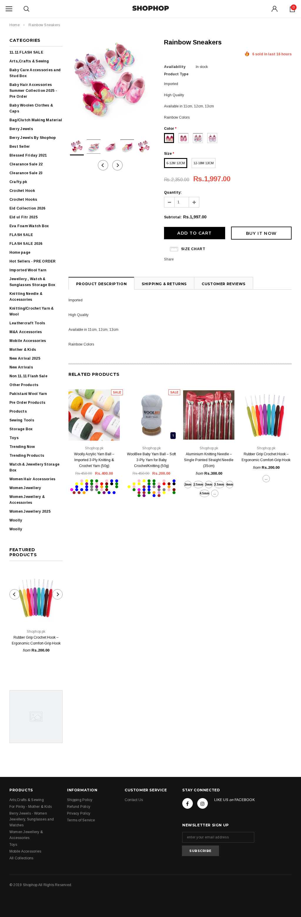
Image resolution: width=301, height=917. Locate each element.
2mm (187, 484)
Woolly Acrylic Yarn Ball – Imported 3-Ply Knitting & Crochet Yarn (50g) (94, 460)
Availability (174, 67)
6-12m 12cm (175, 163)
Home (14, 25)
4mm (229, 484)
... (214, 493)
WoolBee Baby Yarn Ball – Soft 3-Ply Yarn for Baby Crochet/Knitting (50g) (151, 460)
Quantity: (173, 192)
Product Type (176, 74)
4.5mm (204, 493)
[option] (110, 80)
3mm (208, 484)
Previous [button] (103, 165)
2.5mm (198, 484)
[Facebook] (187, 803)
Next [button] (117, 165)
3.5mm (219, 484)
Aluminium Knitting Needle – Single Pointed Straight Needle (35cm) (208, 460)
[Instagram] (202, 803)
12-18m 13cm (203, 163)
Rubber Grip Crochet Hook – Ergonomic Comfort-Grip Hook (36, 640)
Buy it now (261, 233)
